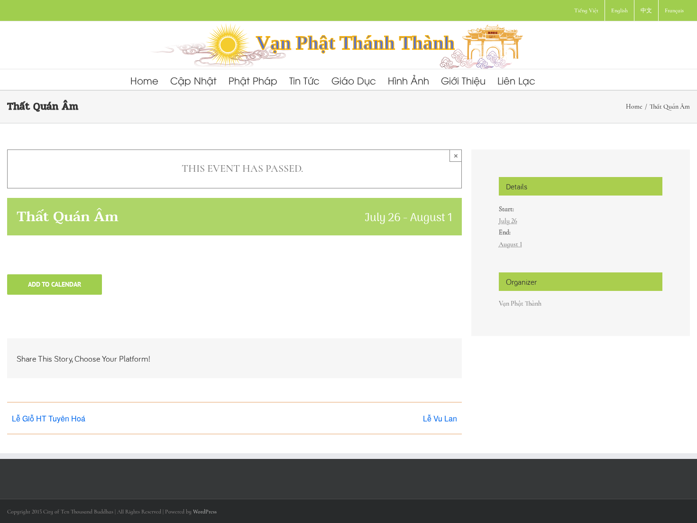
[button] (551, 79)
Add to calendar (54, 284)
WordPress (205, 511)
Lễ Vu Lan (440, 418)
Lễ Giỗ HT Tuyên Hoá (48, 418)
